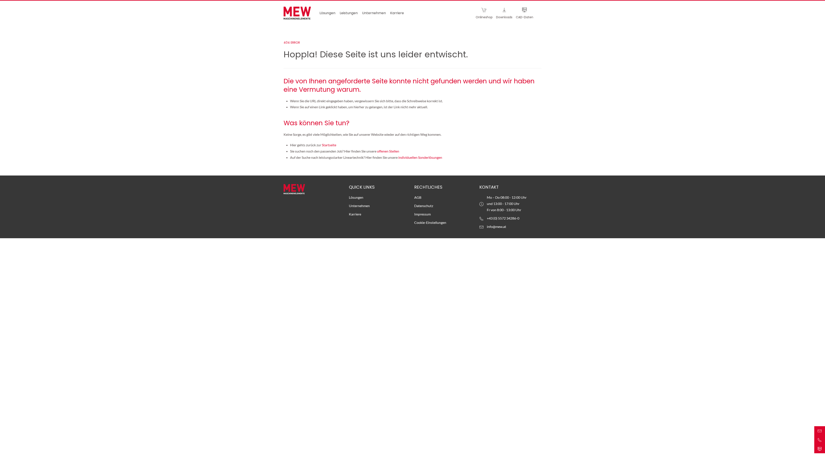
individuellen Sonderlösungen (420, 157)
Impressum (422, 214)
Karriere (355, 214)
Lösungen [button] (327, 13)
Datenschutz (423, 206)
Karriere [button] (397, 13)
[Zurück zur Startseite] (297, 13)
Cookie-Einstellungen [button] (430, 222)
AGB (417, 197)
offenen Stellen (388, 151)
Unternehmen (359, 206)
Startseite (329, 145)
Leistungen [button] (349, 13)
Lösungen (356, 197)
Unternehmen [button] (374, 13)
